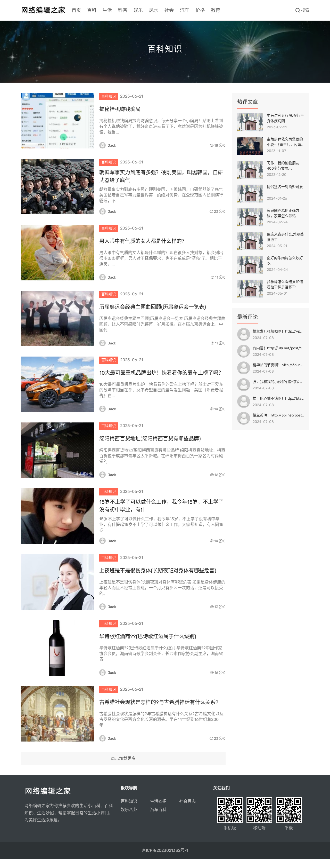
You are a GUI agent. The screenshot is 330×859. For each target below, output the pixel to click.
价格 (200, 10)
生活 (107, 10)
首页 (76, 10)
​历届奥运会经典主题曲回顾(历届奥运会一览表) (152, 307)
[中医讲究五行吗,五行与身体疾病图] (250, 122)
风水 (153, 10)
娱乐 (138, 10)
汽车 (184, 10)
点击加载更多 (123, 758)
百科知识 (129, 801)
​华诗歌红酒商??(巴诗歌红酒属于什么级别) (147, 636)
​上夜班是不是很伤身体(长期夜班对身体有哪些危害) (157, 571)
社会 (169, 10)
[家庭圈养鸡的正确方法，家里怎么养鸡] (250, 217)
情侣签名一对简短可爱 (285, 187)
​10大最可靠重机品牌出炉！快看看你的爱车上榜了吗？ (161, 373)
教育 (215, 10)
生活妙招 (158, 801)
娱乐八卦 (129, 809)
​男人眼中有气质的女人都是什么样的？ (143, 241)
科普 (122, 10)
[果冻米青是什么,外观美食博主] (250, 241)
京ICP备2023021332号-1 (165, 850)
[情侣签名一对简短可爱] (250, 194)
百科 (91, 10)
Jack (112, 145)
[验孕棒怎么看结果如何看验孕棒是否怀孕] (250, 289)
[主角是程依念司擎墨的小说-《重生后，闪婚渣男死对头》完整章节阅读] (250, 146)
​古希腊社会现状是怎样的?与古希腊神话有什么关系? (158, 702)
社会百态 (187, 801)
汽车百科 (158, 809)
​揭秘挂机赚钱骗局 (120, 109)
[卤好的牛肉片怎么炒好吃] (250, 265)
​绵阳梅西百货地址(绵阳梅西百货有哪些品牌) (150, 439)
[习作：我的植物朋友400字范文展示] (250, 170)
